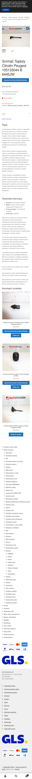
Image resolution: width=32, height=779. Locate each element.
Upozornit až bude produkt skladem (15, 80)
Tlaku (9, 571)
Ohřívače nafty (10, 504)
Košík (6, 702)
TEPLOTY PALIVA (13, 568)
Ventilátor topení (10, 594)
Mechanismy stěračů (12, 499)
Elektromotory (10, 476)
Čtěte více (16, 335)
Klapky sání (9, 490)
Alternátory (9, 453)
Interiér (6, 605)
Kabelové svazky (11, 487)
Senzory (8, 542)
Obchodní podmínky (10, 712)
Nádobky (6, 620)
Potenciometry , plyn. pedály (14, 525)
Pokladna (7, 719)
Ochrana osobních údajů (11, 689)
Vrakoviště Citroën (9, 686)
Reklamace (7, 722)
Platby (6, 716)
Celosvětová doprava (10, 692)
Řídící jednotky (10, 539)
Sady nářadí (7, 631)
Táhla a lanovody (9, 634)
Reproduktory (10, 533)
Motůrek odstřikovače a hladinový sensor (18, 502)
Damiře (17, 769)
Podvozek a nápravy (10, 628)
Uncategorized (8, 637)
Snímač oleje (11, 562)
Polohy (10, 559)
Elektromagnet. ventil (12, 473)
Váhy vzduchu (10, 588)
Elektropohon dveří (11, 478)
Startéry (8, 582)
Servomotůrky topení (12, 548)
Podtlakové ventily (11, 522)
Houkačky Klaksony (11, 481)
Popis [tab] (3, 114)
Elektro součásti (12, 17)
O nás (6, 709)
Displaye (8, 467)
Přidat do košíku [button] (16, 434)
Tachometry (9, 585)
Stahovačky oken (11, 579)
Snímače (20, 17)
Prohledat (16, 776)
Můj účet (6, 706)
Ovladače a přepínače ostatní (14, 513)
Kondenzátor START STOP (13, 493)
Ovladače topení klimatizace (14, 519)
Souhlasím (5, 9)
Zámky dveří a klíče (11, 600)
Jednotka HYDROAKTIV (12, 484)
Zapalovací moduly (11, 602)
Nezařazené (7, 623)
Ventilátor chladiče (11, 591)
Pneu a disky (7, 625)
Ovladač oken (10, 510)
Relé (7, 530)
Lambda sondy (10, 496)
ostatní (8, 507)
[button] (27, 28)
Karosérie (6, 608)
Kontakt (6, 699)
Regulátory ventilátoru (12, 527)
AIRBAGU (10, 553)
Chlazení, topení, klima (10, 447)
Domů (5, 17)
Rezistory (8, 536)
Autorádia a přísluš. (11, 455)
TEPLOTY (27, 17)
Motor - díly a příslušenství (11, 614)
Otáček (10, 556)
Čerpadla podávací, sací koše (14, 461)
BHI (7, 458)
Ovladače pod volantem (13, 516)
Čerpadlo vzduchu (11, 464)
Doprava (6, 696)
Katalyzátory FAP (9, 611)
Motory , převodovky (10, 617)
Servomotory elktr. (11, 545)
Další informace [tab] (6, 119)
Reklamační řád (9, 725)
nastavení (25, 6)
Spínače (8, 576)
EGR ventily (9, 470)
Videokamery (11, 574)
